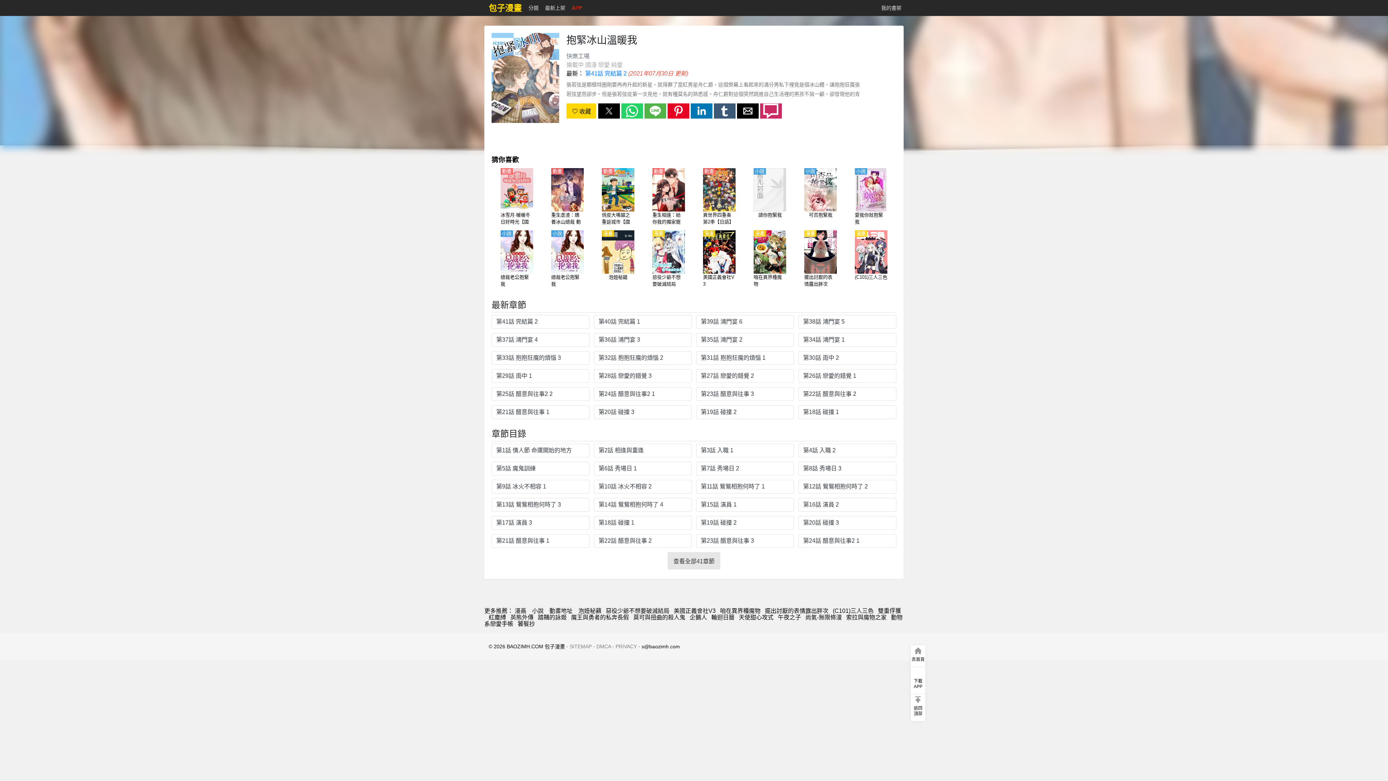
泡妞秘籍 (589, 611)
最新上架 (555, 8)
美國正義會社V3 (695, 611)
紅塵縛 (497, 617)
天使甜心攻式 (756, 617)
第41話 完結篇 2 (606, 74)
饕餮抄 (526, 624)
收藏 (584, 111)
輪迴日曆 (722, 617)
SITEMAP (581, 646)
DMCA (603, 646)
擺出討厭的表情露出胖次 (796, 611)
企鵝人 (698, 617)
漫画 (520, 611)
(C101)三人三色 (853, 611)
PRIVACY (626, 646)
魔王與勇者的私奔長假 (600, 617)
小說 (538, 611)
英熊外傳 (522, 617)
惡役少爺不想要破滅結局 (637, 611)
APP (577, 8)
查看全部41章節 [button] (694, 561)
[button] (609, 111)
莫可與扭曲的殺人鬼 (659, 617)
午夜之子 (789, 617)
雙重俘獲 (889, 611)
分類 (533, 8)
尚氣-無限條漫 (823, 617)
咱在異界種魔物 (740, 611)
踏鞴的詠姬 (552, 617)
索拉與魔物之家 (866, 617)
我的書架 (891, 8)
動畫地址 (561, 611)
